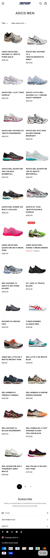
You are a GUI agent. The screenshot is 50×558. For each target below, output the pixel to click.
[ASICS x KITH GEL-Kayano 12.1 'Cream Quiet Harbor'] (37, 79)
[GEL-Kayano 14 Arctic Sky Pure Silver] (13, 269)
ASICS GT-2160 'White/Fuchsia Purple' (34, 209)
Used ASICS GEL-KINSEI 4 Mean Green (37, 246)
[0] (45, 3)
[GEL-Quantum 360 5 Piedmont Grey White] (13, 452)
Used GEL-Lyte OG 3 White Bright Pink (12, 358)
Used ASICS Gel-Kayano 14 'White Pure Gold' (11, 54)
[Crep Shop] (25, 3)
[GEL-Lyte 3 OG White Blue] (37, 343)
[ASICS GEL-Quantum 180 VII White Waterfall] (37, 155)
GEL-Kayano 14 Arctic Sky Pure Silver (10, 285)
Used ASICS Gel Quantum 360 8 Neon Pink (12, 247)
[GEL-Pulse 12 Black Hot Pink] (37, 452)
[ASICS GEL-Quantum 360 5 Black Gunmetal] (13, 155)
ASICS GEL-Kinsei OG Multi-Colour (12, 208)
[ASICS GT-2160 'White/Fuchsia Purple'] (37, 193)
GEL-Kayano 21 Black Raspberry (11, 429)
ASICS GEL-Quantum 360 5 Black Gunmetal (12, 171)
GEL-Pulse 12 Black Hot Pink (36, 467)
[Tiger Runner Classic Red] (37, 307)
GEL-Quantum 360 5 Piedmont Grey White (12, 468)
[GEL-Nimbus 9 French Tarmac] (13, 379)
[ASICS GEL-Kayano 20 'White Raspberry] (13, 117)
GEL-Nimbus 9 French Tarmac (10, 394)
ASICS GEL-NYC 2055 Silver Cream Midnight (36, 133)
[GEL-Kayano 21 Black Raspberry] (13, 414)
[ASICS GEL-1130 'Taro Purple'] (13, 79)
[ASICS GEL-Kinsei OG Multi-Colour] (13, 193)
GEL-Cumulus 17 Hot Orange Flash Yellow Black (36, 430)
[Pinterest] (3, 532)
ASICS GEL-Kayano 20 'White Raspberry (13, 132)
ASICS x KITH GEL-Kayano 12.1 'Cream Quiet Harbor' (36, 95)
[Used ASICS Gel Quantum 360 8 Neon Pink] (13, 231)
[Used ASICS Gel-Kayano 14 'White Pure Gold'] (13, 38)
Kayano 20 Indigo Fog (11, 322)
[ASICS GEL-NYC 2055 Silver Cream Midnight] (37, 117)
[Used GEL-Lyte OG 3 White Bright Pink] (13, 343)
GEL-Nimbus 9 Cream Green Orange (36, 394)
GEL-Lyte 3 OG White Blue (36, 358)
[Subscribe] (45, 513)
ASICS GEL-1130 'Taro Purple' (13, 94)
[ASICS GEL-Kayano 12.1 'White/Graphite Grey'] (37, 38)
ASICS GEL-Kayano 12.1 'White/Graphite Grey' (35, 56)
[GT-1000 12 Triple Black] (37, 269)
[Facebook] (7, 532)
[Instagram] (12, 532)
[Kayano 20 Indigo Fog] (13, 307)
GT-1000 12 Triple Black (35, 284)
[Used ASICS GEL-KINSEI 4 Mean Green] (37, 231)
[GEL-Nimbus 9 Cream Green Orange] (37, 379)
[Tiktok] (21, 532)
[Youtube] (17, 532)
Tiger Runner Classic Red (33, 322)
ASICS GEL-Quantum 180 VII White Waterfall (36, 171)
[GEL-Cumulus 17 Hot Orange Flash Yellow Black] (37, 414)
